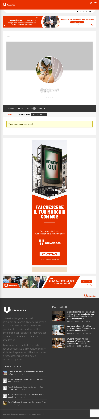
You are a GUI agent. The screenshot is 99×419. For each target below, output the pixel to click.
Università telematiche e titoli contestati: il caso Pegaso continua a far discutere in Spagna (81, 328)
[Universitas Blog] (9, 6)
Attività (11, 108)
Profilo (20, 108)
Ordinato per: (24, 114)
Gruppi (31, 108)
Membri (11, 114)
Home (8, 36)
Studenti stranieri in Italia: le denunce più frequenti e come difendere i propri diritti (79, 341)
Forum (42, 108)
